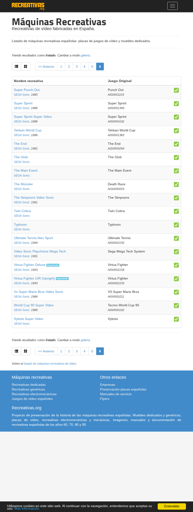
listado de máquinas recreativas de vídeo (50, 363)
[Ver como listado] (16, 67)
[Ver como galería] (25, 67)
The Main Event (25, 170)
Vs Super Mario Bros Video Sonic (38, 292)
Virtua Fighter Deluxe (29, 265)
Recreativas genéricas (28, 389)
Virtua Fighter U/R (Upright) (34, 278)
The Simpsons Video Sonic (34, 197)
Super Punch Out (27, 90)
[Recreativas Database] (28, 6)
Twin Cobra (22, 211)
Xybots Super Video (28, 319)
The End (20, 144)
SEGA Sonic (22, 94)
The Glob (21, 157)
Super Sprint (23, 103)
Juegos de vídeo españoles (32, 399)
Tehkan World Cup (27, 130)
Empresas (107, 384)
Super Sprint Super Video (33, 116)
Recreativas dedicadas (29, 384)
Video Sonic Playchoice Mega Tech (40, 251)
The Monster (23, 184)
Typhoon (20, 224)
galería (85, 55)
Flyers (104, 399)
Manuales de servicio (116, 394)
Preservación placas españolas (123, 389)
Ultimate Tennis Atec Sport (33, 238)
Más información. (27, 508)
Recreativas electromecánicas (34, 394)
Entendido (171, 506)
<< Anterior (46, 66)
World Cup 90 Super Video (34, 305)
